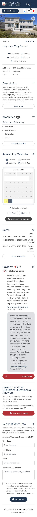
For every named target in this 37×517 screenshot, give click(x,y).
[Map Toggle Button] (24, 11)
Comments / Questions (11, 468)
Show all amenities (18, 144)
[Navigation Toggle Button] (33, 4)
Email (4, 459)
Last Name (6, 450)
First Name (6, 441)
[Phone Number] (28, 4)
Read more (18, 106)
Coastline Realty (26, 510)
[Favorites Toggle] (33, 11)
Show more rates (18, 256)
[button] (3, 26)
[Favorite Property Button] (33, 18)
